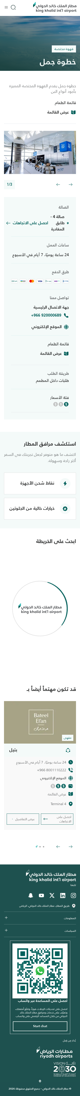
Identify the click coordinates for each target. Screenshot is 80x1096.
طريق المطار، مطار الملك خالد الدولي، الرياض (44, 906)
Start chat (40, 1026)
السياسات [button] (70, 931)
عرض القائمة (58, 112)
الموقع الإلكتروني (47, 327)
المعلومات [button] (70, 918)
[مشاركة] (68, 750)
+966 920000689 (46, 315)
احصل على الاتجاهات (30, 223)
